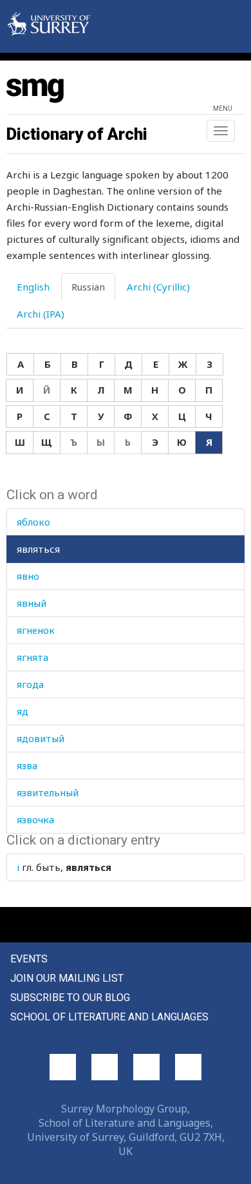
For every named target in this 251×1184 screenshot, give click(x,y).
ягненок (36, 630)
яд (22, 711)
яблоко (33, 521)
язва (27, 765)
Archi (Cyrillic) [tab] (158, 286)
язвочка (35, 819)
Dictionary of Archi (76, 134)
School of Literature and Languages (109, 1017)
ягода (30, 684)
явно (28, 575)
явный (31, 603)
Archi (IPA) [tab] (40, 313)
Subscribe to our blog (70, 997)
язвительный (48, 792)
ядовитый (40, 738)
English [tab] (33, 286)
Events (29, 959)
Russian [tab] (88, 286)
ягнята (32, 657)
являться (38, 548)
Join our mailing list (67, 978)
